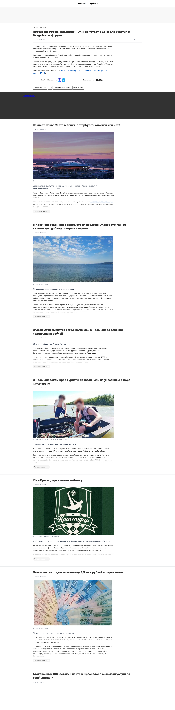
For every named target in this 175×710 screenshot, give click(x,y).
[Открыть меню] (24, 4)
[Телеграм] (63, 80)
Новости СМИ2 (29, 96)
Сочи (50, 87)
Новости (43, 27)
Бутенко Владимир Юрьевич (62, 87)
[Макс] (59, 80)
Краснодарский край (40, 87)
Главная (35, 27)
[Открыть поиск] (151, 3)
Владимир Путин (78, 87)
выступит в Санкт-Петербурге (101, 202)
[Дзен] (100, 80)
